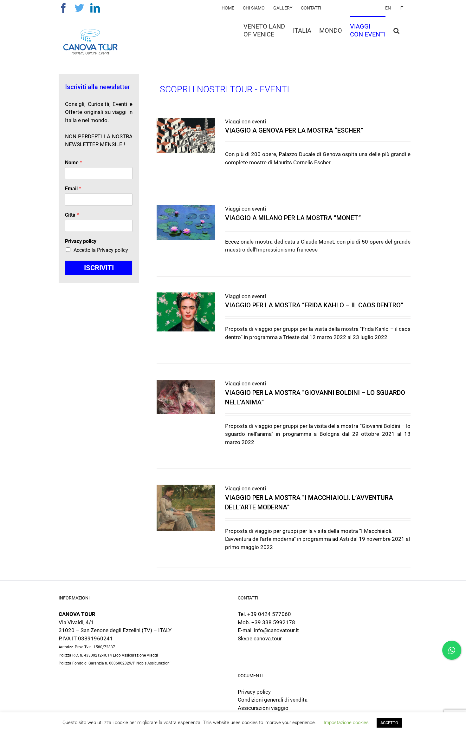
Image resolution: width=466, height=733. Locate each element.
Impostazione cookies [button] (346, 722)
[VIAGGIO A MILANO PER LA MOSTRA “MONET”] (186, 222)
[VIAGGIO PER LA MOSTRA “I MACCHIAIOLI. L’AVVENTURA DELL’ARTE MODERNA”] (186, 508)
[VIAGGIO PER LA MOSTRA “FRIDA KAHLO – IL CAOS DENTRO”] (186, 311)
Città (72, 215)
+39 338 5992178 (273, 622)
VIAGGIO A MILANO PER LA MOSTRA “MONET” (293, 218)
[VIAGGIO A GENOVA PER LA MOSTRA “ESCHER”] (186, 136)
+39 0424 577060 (269, 614)
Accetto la (101, 250)
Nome (73, 163)
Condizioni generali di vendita (272, 700)
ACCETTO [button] (389, 722)
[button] (396, 30)
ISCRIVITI (99, 268)
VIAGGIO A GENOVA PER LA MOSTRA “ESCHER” (294, 130)
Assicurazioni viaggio (263, 708)
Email (73, 189)
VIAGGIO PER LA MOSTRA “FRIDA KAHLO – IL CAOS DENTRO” (314, 305)
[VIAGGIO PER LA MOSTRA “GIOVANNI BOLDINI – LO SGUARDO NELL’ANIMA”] (186, 397)
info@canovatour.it (276, 630)
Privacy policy (80, 241)
